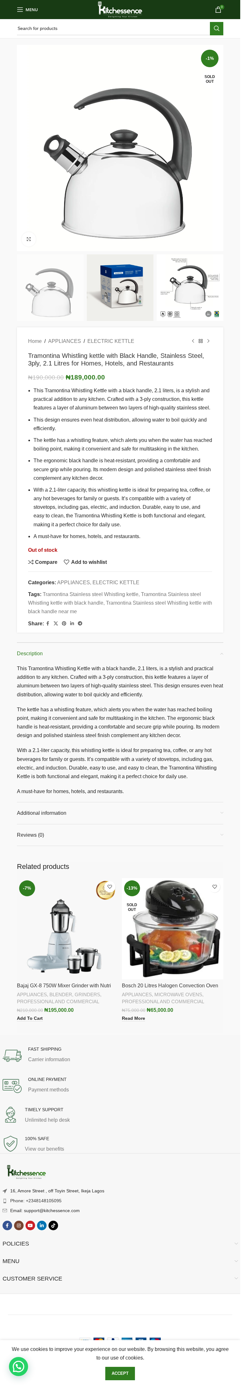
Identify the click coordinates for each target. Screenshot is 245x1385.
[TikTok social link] (53, 1225)
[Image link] (26, 1172)
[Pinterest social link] (64, 623)
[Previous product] (193, 341)
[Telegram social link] (80, 623)
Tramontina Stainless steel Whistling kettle (90, 594)
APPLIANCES (64, 341)
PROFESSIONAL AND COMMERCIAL (58, 1001)
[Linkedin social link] (72, 623)
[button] (18, 1366)
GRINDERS (87, 994)
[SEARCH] (216, 28)
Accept (120, 1373)
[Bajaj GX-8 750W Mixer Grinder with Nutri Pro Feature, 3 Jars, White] (68, 929)
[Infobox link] (120, 1055)
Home (35, 341)
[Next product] (208, 341)
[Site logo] (120, 9)
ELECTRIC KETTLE (110, 341)
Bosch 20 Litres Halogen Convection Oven (170, 985)
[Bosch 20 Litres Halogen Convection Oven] (173, 929)
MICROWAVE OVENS (178, 994)
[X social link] (56, 623)
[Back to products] (200, 341)
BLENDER (60, 994)
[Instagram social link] (19, 1225)
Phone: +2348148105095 (36, 1200)
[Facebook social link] (48, 623)
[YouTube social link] (30, 1225)
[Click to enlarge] (29, 239)
